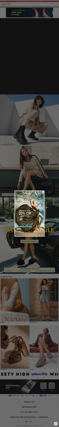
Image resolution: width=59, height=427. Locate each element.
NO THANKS (29, 226)
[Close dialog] (43, 192)
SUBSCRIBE (22, 226)
